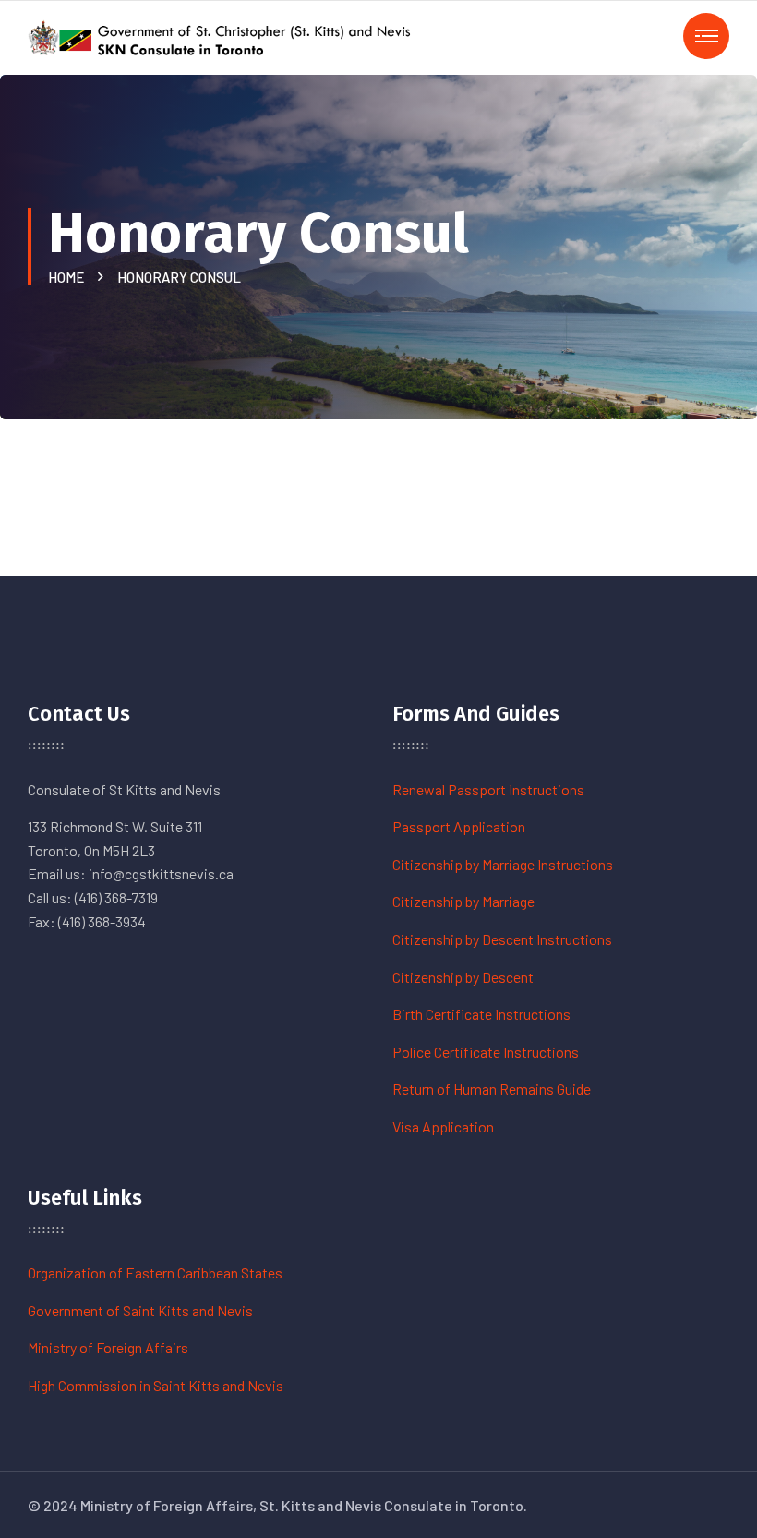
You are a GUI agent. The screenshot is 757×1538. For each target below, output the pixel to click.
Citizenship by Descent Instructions (502, 939)
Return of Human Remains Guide (491, 1088)
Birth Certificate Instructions (481, 1014)
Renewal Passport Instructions (488, 789)
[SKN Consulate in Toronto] (221, 35)
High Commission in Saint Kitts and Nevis (155, 1385)
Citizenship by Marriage (463, 901)
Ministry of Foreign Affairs (108, 1347)
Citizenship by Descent (463, 977)
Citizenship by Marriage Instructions (502, 864)
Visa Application (443, 1126)
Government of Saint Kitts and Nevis (140, 1310)
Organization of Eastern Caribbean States (155, 1272)
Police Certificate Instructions (485, 1051)
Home (69, 277)
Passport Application (458, 826)
